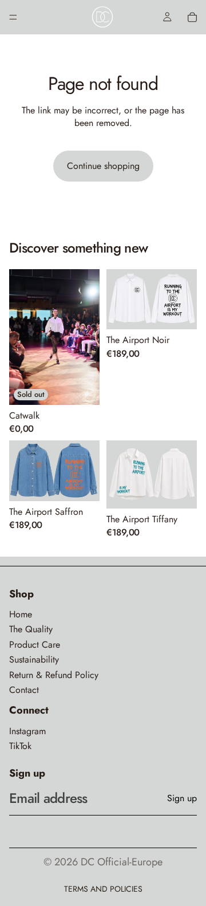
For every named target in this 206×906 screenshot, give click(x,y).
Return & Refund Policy (53, 675)
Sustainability (34, 659)
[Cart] (192, 17)
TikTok (20, 746)
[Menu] (13, 17)
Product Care (34, 645)
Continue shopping (103, 165)
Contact (24, 690)
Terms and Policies (103, 889)
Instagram (27, 731)
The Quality (31, 629)
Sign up (182, 798)
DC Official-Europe (122, 861)
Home (20, 614)
